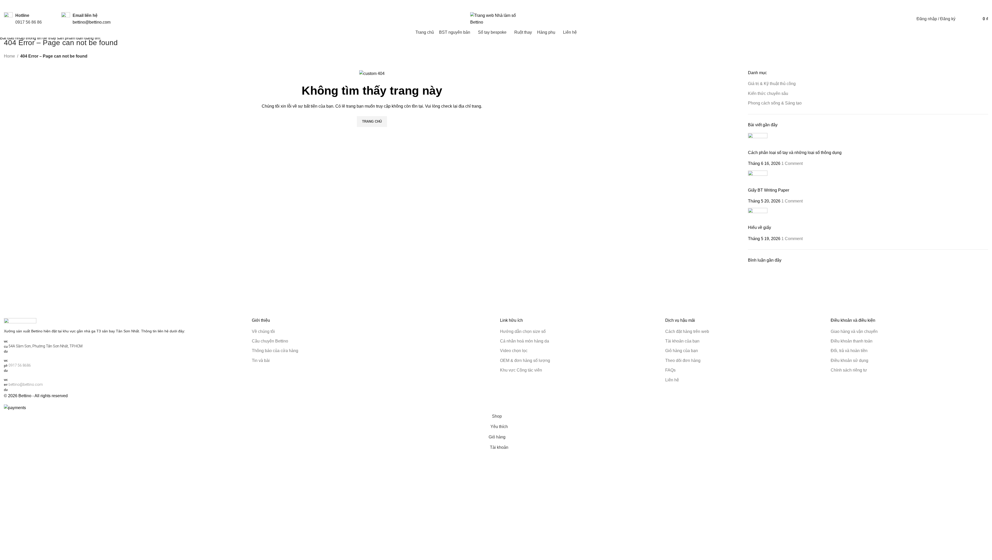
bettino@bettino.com (91, 22)
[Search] (962, 19)
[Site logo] (496, 18)
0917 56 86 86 (28, 22)
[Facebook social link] (941, 5)
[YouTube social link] (953, 5)
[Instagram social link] (947, 5)
